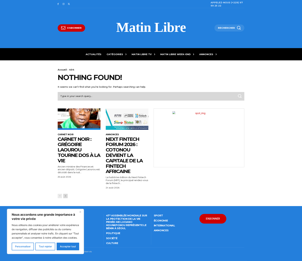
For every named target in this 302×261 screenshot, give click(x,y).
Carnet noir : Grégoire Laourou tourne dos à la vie (79, 150)
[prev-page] (60, 196)
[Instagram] (63, 4)
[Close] (80, 212)
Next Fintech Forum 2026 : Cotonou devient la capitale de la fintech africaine (124, 155)
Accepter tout (68, 246)
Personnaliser (23, 246)
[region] (45, 231)
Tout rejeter (45, 246)
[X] (69, 4)
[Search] (239, 96)
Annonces (112, 134)
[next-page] (65, 196)
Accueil (62, 69)
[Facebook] (58, 4)
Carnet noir (66, 134)
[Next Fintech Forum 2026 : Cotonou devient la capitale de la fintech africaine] (127, 119)
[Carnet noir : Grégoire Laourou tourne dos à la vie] (79, 119)
